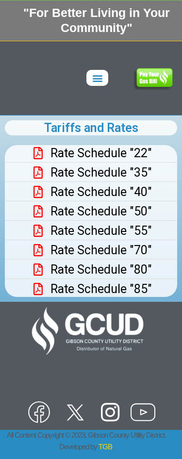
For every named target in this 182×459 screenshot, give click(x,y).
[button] (97, 78)
